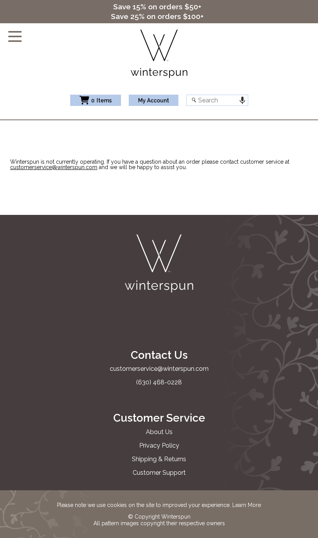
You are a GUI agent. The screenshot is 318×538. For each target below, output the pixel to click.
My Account (153, 100)
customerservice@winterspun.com (53, 167)
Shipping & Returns (159, 459)
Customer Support (159, 472)
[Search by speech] (242, 100)
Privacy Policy (159, 445)
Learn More (246, 505)
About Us (159, 432)
